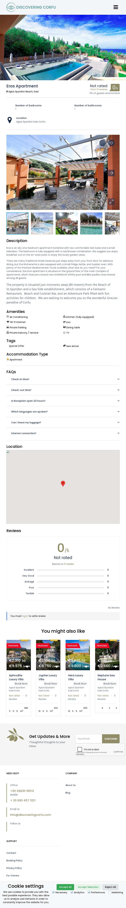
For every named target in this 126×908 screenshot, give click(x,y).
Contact (11, 856)
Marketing (117, 892)
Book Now (21, 683)
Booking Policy (14, 863)
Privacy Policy (14, 871)
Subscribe (111, 742)
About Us (70, 788)
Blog (67, 795)
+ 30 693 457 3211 (22, 803)
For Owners (12, 878)
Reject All (110, 887)
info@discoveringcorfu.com (30, 818)
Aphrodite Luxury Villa (16, 677)
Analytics (79, 892)
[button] (111, 201)
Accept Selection (88, 887)
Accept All (65, 887)
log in (25, 616)
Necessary (61, 892)
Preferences (98, 892)
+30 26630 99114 (22, 794)
